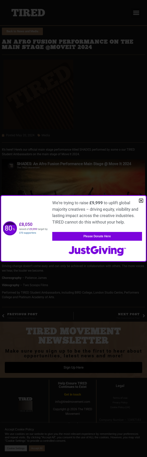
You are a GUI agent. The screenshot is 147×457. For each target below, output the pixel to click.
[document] (73, 228)
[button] (141, 200)
